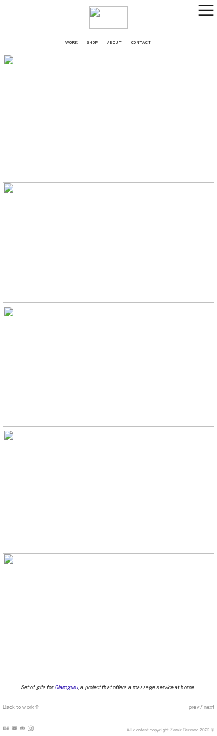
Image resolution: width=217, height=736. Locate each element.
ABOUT (114, 42)
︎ (14, 728)
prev (193, 707)
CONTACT (141, 42)
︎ (22, 728)
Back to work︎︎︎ (21, 707)
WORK (76, 42)
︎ (30, 728)
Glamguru (67, 687)
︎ (6, 728)
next (208, 707)
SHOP (92, 42)
